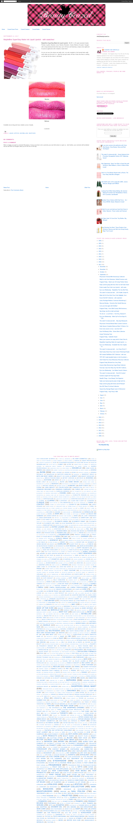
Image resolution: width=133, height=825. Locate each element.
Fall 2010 (89, 529)
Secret (43, 680)
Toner (63, 711)
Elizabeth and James (51, 523)
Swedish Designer (51, 702)
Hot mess (40, 555)
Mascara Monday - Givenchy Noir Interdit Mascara (113, 303)
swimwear (59, 814)
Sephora (71, 680)
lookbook (92, 784)
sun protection (53, 812)
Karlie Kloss (55, 576)
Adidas (76, 460)
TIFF (64, 702)
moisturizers (44, 791)
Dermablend (77, 512)
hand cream (55, 774)
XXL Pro (88, 728)
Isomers (39, 559)
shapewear (72, 805)
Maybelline (24, 133)
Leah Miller (65, 595)
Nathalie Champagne (52, 629)
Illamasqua (41, 557)
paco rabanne (48, 795)
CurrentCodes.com (42, 508)
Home (3, 29)
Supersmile (86, 700)
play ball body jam (43, 799)
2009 (100, 436)
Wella (55, 726)
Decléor (49, 512)
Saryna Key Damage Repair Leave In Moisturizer (112, 389)
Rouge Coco (66, 672)
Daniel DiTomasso (59, 510)
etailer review (59, 754)
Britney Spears (48, 485)
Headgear (64, 549)
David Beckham (72, 510)
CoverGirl (84, 504)
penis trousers (42, 797)
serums (40, 805)
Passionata (51, 647)
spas (86, 809)
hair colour (42, 770)
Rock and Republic (88, 668)
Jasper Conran (89, 561)
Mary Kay (63, 612)
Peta (53, 649)
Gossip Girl (80, 542)
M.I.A (68, 604)
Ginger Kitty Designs (46, 538)
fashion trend (65, 763)
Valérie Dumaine (71, 719)
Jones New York (89, 568)
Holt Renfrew (85, 553)
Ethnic (71, 527)
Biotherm (47, 480)
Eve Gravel (47, 529)
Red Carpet (86, 663)
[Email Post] (5, 131)
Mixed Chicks (43, 621)
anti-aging (73, 734)
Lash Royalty (59, 593)
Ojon (54, 638)
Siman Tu (68, 688)
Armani (39, 470)
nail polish (78, 791)
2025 (100, 243)
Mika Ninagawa (80, 617)
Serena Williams (42, 682)
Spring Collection (65, 694)
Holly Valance (71, 553)
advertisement (52, 734)
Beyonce (80, 478)
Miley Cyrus (46, 619)
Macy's (46, 606)
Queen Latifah (65, 659)
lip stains (82, 782)
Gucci (52, 544)
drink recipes (59, 753)
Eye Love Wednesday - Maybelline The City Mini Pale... (114, 290)
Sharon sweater (55, 684)
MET (81, 604)
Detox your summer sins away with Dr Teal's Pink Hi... (114, 339)
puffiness (52, 803)
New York (90, 630)
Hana (62, 547)
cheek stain (66, 745)
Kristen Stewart (61, 585)
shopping (43, 807)
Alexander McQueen (66, 462)
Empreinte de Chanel (61, 525)
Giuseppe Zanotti (42, 540)
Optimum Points (82, 640)
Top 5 (46, 713)
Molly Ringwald (64, 621)
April (101, 405)
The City (81, 705)
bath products (50, 736)
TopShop (54, 713)
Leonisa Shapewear (45, 597)
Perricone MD (43, 649)
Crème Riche (72, 506)
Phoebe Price (91, 649)
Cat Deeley (87, 491)
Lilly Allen (71, 597)
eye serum (41, 758)
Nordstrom (77, 634)
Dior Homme (66, 513)
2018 (100, 262)
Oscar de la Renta (75, 642)
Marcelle (55, 610)
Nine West (50, 634)
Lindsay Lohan (82, 597)
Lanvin (39, 593)
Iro (66, 557)
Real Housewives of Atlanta (56, 662)
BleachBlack (53, 481)
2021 (100, 254)
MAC (73, 604)
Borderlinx (40, 483)
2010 (100, 433)
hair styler (67, 772)
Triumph (63, 715)
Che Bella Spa (47, 496)
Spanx (38, 694)
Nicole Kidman (72, 632)
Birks (57, 480)
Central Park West (51, 493)
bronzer (48, 741)
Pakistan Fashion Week (51, 644)
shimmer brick (84, 805)
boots (81, 739)
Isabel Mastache (74, 557)
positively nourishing (89, 799)
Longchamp (41, 602)
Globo (94, 540)
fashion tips (53, 762)
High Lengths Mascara (56, 553)
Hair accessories (86, 546)
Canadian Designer (44, 489)
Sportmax (46, 694)
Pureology (80, 657)
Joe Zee (87, 566)
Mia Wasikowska (89, 615)
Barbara (76, 474)
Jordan (39, 570)
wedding (40, 820)
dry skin (83, 753)
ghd (72, 767)
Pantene (63, 646)
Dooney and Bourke (65, 515)
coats (55, 747)
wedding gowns (51, 820)
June (101, 400)
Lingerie (93, 597)
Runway (84, 672)
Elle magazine (67, 523)
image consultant (63, 778)
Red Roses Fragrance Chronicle (61, 664)
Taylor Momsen (59, 703)
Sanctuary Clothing (77, 676)
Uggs (67, 717)
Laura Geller (84, 593)
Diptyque (76, 513)
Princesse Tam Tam (49, 655)
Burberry (71, 485)
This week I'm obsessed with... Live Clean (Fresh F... (113, 349)
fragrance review (89, 765)
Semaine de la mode (56, 680)
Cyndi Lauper (55, 508)
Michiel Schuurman (67, 617)
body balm (83, 738)
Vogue (56, 724)
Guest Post (74, 544)
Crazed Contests (25, 29)
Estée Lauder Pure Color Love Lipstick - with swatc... (113, 287)
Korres (93, 583)
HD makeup (60, 546)
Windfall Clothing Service (59, 728)
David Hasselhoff (84, 510)
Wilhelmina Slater (42, 728)
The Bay (51, 705)
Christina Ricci (91, 498)
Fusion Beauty (48, 536)
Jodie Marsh (78, 566)
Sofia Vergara (50, 692)
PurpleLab (91, 657)
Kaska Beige (65, 576)
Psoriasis (57, 657)
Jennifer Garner (91, 563)
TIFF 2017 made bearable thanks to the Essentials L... (114, 357)
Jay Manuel (40, 563)
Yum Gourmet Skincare (83, 730)
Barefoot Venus (88, 474)
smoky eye (68, 808)
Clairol (41, 500)
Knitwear (85, 583)
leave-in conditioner (75, 780)
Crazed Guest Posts (13, 29)
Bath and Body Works (45, 476)
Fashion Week (62, 531)
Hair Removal (71, 546)
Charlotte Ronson (80, 495)
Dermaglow (88, 512)
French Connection (82, 534)
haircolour (90, 772)
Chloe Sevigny (86, 496)
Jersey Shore (90, 564)
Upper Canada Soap (85, 717)
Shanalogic (76, 682)
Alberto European (45, 462)
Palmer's (93, 644)
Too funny (85, 711)
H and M (90, 544)
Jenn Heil (80, 563)
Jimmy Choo (41, 566)
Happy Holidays (83, 548)
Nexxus (62, 632)
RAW (93, 659)
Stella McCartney (82, 696)
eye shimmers (56, 758)
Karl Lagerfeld (42, 576)
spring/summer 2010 (50, 810)
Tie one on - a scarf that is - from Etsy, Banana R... (113, 313)
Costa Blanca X (61, 504)
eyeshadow (59, 761)
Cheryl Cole (75, 496)
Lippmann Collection (57, 598)
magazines (53, 786)
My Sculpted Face (67, 625)
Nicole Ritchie (84, 632)
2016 (100, 417)
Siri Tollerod (90, 688)
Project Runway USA (44, 657)
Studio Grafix (71, 698)
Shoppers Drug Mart (83, 686)
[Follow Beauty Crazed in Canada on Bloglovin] (102, 107)
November (103, 269)
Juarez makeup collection (52, 570)
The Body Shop (67, 705)
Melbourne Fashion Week (74, 615)
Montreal (92, 621)
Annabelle (77, 468)
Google (71, 542)
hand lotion (72, 774)
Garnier (84, 536)
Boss (47, 483)
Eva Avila (79, 527)
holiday (77, 776)
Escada (39, 527)
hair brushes (77, 768)
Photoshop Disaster (68, 651)
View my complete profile (104, 67)
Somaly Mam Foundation (65, 692)
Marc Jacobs (42, 610)
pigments (73, 797)
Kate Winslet (48, 578)
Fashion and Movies (78, 530)
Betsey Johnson (68, 478)
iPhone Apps (89, 776)
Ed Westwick (56, 519)
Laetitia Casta (78, 591)
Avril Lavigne (57, 472)
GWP (65, 536)
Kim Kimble (72, 581)
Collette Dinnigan (79, 502)
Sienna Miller (59, 688)
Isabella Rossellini (88, 557)
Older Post (87, 187)
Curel (92, 506)
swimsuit (49, 814)
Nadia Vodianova (49, 627)
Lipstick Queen (73, 598)
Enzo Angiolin (85, 525)
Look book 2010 (53, 602)
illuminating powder (45, 778)
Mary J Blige (53, 612)
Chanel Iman (75, 493)
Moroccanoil (81, 623)
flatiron (78, 762)
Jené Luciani (55, 564)
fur (67, 767)
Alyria (69, 464)
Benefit (75, 476)
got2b (90, 767)
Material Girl (41, 613)
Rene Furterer (87, 664)
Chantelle (84, 493)
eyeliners (41, 761)
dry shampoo (72, 753)
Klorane (75, 583)
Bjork (64, 480)
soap (77, 809)
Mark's (91, 610)
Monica (85, 621)
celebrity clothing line (56, 743)
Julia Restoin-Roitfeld (87, 570)
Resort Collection (43, 666)
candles (40, 743)
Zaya (69, 732)
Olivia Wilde (50, 640)
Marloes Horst (41, 612)
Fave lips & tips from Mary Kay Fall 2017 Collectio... (113, 367)
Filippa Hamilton (91, 532)
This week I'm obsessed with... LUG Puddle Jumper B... (114, 292)
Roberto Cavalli (57, 668)
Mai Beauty (90, 606)
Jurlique (40, 574)
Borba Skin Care (88, 481)
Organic (93, 640)
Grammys (91, 542)
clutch (48, 747)
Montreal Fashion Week (47, 623)
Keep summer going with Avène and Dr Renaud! (112, 383)
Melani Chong (59, 615)
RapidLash (40, 662)
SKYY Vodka (73, 674)
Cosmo (52, 504)
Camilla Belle (89, 487)
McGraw (39, 615)
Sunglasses (54, 700)
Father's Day (62, 532)
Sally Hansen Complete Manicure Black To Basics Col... (114, 326)
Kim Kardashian (61, 581)
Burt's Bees (83, 485)
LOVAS (77, 589)
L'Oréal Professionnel (79, 587)
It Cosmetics (54, 559)
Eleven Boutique (86, 519)
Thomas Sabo (50, 709)
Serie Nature (53, 682)
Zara (63, 732)
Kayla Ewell (86, 578)
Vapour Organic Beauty (87, 719)
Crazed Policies (46, 29)
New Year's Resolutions (75, 630)
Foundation (64, 534)
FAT (65, 529)
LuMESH (41, 604)
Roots (58, 672)
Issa (45, 559)
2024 (100, 246)
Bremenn (88, 483)
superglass (40, 814)
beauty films (83, 736)
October (102, 272)
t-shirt (68, 814)
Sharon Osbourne (42, 684)
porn (78, 799)
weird (60, 820)
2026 (100, 240)
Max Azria (65, 613)
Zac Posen (55, 732)
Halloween (46, 548)
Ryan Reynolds (43, 674)
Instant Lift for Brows (55, 557)
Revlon (56, 666)
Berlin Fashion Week (52, 478)
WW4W (85, 724)
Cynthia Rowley (68, 508)
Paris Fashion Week (85, 646)
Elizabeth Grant (78, 521)
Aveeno (93, 470)
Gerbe (94, 536)
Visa (86, 722)
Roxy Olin (76, 672)
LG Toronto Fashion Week (62, 589)
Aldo (54, 462)
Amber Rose (78, 464)
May (101, 403)
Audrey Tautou (58, 470)
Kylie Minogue (75, 585)
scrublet (77, 803)
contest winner (58, 749)
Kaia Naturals (66, 574)
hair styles (79, 772)
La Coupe (93, 589)
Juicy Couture (70, 570)
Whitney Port (90, 726)
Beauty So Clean (63, 476)
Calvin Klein (63, 487)
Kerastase (84, 580)
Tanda (87, 702)
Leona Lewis (92, 595)
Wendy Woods (65, 726)
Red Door (46, 664)
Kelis (48, 579)
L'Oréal (40, 587)
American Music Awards (54, 466)
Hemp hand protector (52, 551)
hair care (89, 769)
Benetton (40, 478)
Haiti (38, 547)
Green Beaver (42, 544)
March (102, 408)
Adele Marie (68, 460)
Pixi (41, 653)
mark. (93, 786)
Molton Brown (75, 621)
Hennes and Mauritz (73, 551)
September (103, 274)
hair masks (81, 770)
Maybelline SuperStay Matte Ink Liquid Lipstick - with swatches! (29, 40)
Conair (90, 502)
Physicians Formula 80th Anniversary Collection (112, 276)
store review (65, 810)
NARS (38, 627)
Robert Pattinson (90, 666)
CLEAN (39, 487)
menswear (67, 789)
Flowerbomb (52, 534)
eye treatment (73, 758)
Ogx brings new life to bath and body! (109, 311)
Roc (67, 668)
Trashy (55, 715)
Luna (55, 604)
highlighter (62, 776)
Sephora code (88, 680)
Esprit (47, 527)
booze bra (91, 739)
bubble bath (88, 741)
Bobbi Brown (74, 482)
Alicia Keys (52, 464)
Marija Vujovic (81, 610)
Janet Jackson (58, 561)
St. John (52, 696)
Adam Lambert (57, 460)
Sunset (78, 700)
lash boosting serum (56, 780)
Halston (56, 547)
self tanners (88, 803)
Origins (43, 642)
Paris (73, 646)
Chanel (63, 493)
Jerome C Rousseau (78, 564)
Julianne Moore (54, 572)
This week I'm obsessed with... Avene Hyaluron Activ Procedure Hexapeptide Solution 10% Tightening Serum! (115, 156)
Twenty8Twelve (41, 717)
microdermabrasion (85, 789)
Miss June (69, 619)
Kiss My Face (63, 583)
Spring (53, 694)
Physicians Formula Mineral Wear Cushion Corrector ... (114, 323)
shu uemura (71, 807)
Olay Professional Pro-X (76, 638)
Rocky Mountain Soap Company (48, 670)
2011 (100, 430)
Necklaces (82, 629)
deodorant (47, 753)
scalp (68, 803)
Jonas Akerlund (60, 568)
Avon (42, 472)
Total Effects (77, 713)
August (102, 395)
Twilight (51, 717)
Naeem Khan (71, 627)
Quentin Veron (76, 659)
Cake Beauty (50, 487)
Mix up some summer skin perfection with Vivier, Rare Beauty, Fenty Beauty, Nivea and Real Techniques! (114, 147)
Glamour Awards (67, 540)
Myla (77, 625)
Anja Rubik (65, 468)
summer (40, 812)
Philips (68, 649)
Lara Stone (48, 593)
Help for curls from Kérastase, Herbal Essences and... (114, 279)
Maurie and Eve (53, 613)
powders (43, 801)
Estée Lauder (58, 527)
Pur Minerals (67, 657)
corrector (88, 749)
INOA (83, 555)
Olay (61, 638)
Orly (63, 642)
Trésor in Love (75, 715)
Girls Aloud (76, 538)
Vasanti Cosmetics (47, 721)
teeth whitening (59, 816)
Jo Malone (52, 566)
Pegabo (94, 647)
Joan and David (65, 566)
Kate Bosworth (76, 576)
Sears (82, 678)
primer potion (68, 801)
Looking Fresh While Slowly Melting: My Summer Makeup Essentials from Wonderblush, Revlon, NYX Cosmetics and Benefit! (114, 192)
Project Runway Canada (85, 655)
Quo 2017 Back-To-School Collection (109, 386)
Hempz (63, 551)
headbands (51, 776)
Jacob (88, 559)
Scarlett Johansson (60, 678)
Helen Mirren (84, 549)
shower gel (56, 807)
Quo (85, 659)
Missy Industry (91, 619)
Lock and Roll (91, 600)
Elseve (39, 525)
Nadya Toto (61, 627)
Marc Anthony (87, 608)
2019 (100, 259)
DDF (76, 508)
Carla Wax (40, 491)
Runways (93, 672)
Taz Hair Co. (83, 703)
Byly (93, 485)
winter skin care (74, 820)
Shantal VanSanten (88, 682)
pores (71, 799)
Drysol (57, 517)
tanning (39, 816)
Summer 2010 (41, 700)
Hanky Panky (71, 547)
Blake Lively (41, 481)
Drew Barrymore (45, 517)
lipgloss (52, 784)
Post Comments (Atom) (17, 190)
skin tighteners (56, 808)
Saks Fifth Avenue (42, 676)
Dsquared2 (65, 517)
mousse (63, 791)
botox (39, 741)
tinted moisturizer (77, 816)
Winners (72, 728)
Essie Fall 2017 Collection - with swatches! (111, 298)
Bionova (39, 480)
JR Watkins (67, 559)
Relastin (76, 664)
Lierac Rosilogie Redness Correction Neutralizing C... (113, 300)
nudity (51, 793)
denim (39, 753)
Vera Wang (63, 720)
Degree (58, 512)
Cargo (77, 489)
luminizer (42, 786)
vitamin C (79, 818)
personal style (55, 797)
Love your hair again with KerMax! (108, 306)
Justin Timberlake (52, 574)
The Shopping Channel (74, 707)
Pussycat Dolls (42, 659)
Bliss (62, 482)
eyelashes (88, 758)
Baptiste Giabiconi (64, 474)
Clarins (51, 500)
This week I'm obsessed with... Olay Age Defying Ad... (114, 321)
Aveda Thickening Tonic (106, 334)
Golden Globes (53, 542)
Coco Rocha (53, 502)
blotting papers (56, 737)
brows (61, 741)
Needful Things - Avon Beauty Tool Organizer (111, 378)
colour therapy (76, 747)
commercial (88, 747)
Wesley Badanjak (77, 726)
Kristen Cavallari (46, 585)
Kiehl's (49, 581)
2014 (100, 422)
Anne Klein (90, 468)
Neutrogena (54, 631)
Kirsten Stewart (50, 583)
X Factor (80, 728)
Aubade (48, 470)
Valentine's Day (56, 719)
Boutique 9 (65, 483)
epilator (48, 754)
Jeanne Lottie (62, 563)
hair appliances (62, 769)
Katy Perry (73, 578)
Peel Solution (84, 647)
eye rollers (88, 756)
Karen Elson (90, 574)
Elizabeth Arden (61, 521)
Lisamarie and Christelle (111, 49)
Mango (77, 608)
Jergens (65, 565)
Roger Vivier (84, 670)
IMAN (76, 555)
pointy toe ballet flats (58, 799)
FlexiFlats (42, 534)
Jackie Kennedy (78, 559)
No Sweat (67, 634)
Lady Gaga (66, 591)
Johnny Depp (49, 568)
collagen (64, 747)
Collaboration (65, 502)
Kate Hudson (87, 576)
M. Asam (62, 604)
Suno (71, 700)
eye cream (54, 756)
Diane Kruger (41, 513)
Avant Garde (84, 470)
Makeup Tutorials (64, 608)
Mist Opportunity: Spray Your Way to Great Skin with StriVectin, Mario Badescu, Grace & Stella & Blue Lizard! (115, 165)
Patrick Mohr (62, 647)
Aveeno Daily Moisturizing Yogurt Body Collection (113, 365)
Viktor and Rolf (69, 722)
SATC (60, 674)
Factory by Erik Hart (76, 529)
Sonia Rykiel (80, 692)
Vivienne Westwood (45, 724)
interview (90, 778)
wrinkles (40, 822)
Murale (46, 625)
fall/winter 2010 (81, 761)
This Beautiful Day (104, 444)
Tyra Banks (60, 717)
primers (79, 801)
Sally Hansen (55, 676)
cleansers (78, 745)
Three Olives (89, 709)
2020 (100, 256)
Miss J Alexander (58, 619)
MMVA (86, 604)
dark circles (88, 751)
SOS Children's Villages (86, 674)
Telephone (42, 705)
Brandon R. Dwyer (77, 483)
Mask (89, 612)
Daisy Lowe (90, 508)
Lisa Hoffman (86, 598)
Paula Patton (72, 647)
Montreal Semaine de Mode (65, 623)
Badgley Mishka (84, 472)
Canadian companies (63, 489)
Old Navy (91, 638)
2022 (100, 251)
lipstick (78, 784)
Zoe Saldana (78, 732)
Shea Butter (76, 684)
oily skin (67, 793)
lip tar (92, 782)
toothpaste (51, 818)
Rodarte (65, 670)
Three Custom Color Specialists (69, 709)
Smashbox (71, 690)
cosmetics (40, 751)
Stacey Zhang (61, 696)
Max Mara (75, 613)
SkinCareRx (40, 690)
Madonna (67, 606)
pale (58, 795)
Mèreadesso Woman (88, 625)
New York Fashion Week (46, 632)
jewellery (41, 780)
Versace (74, 720)
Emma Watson (48, 525)
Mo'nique (53, 621)
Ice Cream (91, 555)
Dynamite (74, 517)
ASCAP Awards (46, 460)
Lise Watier (49, 600)
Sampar (66, 676)
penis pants (90, 795)
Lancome (89, 591)
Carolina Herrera (63, 491)
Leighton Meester (78, 595)
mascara (48, 789)
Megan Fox (48, 615)
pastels (82, 795)
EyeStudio (58, 529)
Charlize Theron (64, 495)
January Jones (70, 561)
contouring (74, 749)
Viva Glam (93, 722)
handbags (40, 776)
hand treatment (87, 774)
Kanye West (78, 574)
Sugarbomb (90, 698)
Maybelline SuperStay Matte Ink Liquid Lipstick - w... (113, 342)
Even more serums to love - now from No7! (111, 329)
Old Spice (40, 640)
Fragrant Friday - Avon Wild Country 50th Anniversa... (114, 308)
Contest (41, 504)
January (102, 413)
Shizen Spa (65, 686)
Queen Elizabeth (54, 659)
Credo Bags (49, 506)
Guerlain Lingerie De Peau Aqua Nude (109, 375)
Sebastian (92, 678)
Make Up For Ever (45, 608)
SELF (65, 674)
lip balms (41, 782)
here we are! (100, 97)
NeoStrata (41, 631)
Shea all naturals (88, 684)
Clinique (40, 502)
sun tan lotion (71, 812)
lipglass (40, 784)
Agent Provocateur (89, 460)
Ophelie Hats (70, 640)
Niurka (60, 634)
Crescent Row (60, 506)
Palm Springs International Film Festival (74, 644)
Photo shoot (43, 651)
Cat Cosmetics (76, 491)
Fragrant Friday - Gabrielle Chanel (108, 336)
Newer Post (7, 187)
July (101, 398)
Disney (83, 513)
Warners (48, 726)
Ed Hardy (46, 519)
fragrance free (74, 765)
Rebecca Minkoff (73, 662)
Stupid (81, 698)
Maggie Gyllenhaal (79, 606)
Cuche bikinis (82, 506)
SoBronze (84, 690)
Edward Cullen (67, 519)
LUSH (84, 589)
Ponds (68, 653)
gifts (80, 767)
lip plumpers (56, 782)
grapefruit (41, 768)
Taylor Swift (72, 703)
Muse (57, 625)
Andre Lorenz (82, 466)
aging (63, 734)
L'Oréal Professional (57, 587)
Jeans (71, 563)
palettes (67, 795)
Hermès (42, 553)
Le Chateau (54, 595)
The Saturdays (54, 707)
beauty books (68, 736)
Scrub (73, 678)
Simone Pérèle (78, 688)
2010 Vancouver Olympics (46, 458)
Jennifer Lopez (43, 564)
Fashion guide (49, 532)
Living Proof (80, 600)
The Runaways (41, 707)
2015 (100, 420)
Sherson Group (42, 686)
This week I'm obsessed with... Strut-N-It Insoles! (112, 373)
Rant (91, 661)
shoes (94, 805)
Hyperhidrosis (67, 555)
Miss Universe (79, 619)
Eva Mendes (87, 527)
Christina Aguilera (78, 498)
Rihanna (68, 666)
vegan (71, 818)
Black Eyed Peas (89, 480)
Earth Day (85, 517)
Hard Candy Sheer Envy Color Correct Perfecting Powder (114, 352)
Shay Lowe (66, 684)
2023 (100, 248)
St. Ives (44, 696)
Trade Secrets (43, 715)
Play (48, 653)
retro (62, 803)
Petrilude (60, 649)
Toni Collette (74, 711)
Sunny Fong (64, 700)
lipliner (67, 784)
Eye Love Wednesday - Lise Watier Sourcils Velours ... (114, 370)
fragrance (55, 765)
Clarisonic (63, 500)
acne (88, 732)
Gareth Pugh (75, 536)
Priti (59, 655)
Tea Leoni (93, 703)
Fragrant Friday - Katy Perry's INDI (109, 391)
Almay (60, 464)
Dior (57, 514)
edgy (41, 754)
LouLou (63, 602)
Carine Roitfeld (89, 489)
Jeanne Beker (51, 563)
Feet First (73, 532)
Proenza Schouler (69, 655)
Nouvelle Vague (52, 636)
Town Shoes (89, 713)
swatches (32, 133)
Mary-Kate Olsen (79, 612)
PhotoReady (55, 651)
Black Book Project (74, 480)
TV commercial (75, 702)
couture (50, 751)
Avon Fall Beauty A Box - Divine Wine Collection (112, 331)
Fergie (81, 532)
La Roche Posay (53, 591)
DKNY (82, 508)
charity (53, 745)
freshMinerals (44, 767)
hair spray (55, 772)
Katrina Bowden (61, 578)
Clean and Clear (77, 500)
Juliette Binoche (67, 572)
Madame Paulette (55, 606)
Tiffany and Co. (42, 711)
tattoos (48, 816)
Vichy (83, 721)
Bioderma (89, 478)
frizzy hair (57, 767)
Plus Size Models (57, 653)
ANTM (92, 458)
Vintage (79, 722)
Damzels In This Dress (44, 510)
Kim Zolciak (82, 581)
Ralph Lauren (80, 661)
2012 (100, 428)
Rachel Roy (67, 661)
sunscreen (86, 812)
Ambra (86, 464)
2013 (100, 425)
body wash (69, 739)
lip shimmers (70, 782)
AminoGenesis (70, 466)
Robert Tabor (43, 668)
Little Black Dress (66, 600)
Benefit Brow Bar (87, 476)
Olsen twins (60, 640)
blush (70, 738)
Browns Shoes (61, 485)
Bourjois (55, 483)
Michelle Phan (54, 617)
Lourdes (93, 602)
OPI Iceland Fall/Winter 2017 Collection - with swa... (113, 354)
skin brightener (86, 807)
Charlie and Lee (51, 495)
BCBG (74, 472)
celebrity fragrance (76, 743)
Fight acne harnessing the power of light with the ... (113, 381)
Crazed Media (36, 29)
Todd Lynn (55, 711)
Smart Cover (60, 690)
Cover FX (72, 504)
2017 (100, 264)
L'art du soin (47, 589)
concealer (42, 749)
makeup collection (72, 786)
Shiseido (54, 686)
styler (75, 810)
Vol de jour (66, 724)
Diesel (50, 513)
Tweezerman (88, 715)
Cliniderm (90, 500)
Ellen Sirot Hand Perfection (85, 523)
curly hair (76, 751)
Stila (46, 698)
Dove (76, 515)
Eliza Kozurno (47, 521)
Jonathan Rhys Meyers (75, 568)
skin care (41, 809)
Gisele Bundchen (88, 538)
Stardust (71, 696)
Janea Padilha (48, 561)
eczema (93, 753)
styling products (86, 810)
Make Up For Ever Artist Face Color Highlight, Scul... (113, 295)
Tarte (48, 704)
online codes (79, 793)
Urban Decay (41, 719)
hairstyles (41, 774)
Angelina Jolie (55, 468)
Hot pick (50, 555)
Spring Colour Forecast (83, 694)
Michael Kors (42, 617)
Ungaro (74, 717)
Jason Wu (80, 561)
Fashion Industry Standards (45, 530)
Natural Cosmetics (67, 629)
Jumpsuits (91, 572)
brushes (73, 741)
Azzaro (67, 472)
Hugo (58, 555)
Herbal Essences (89, 551)
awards (86, 734)
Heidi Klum (73, 549)
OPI (69, 636)
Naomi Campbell (83, 627)
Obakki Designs (82, 636)
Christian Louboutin (62, 498)
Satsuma (47, 678)
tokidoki (91, 816)
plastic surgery (87, 797)
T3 (60, 702)
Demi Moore (66, 512)
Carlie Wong (50, 491)
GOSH (57, 536)
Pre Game (85, 653)
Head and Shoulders (50, 549)
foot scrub (41, 765)
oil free (58, 793)
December (103, 266)
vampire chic (62, 818)
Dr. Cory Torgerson (88, 515)
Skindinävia (50, 690)
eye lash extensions (72, 756)
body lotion (53, 739)
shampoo (60, 805)
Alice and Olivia (82, 462)
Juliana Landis (41, 572)
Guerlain (62, 544)
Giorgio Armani (62, 538)
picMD (65, 797)
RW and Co (41, 661)
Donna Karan (51, 515)
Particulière (41, 647)
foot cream (88, 763)
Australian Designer (71, 470)
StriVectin (58, 698)
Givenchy (54, 540)
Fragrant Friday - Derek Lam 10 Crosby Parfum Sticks (114, 282)
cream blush (62, 751)
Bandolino (50, 474)
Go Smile (42, 542)
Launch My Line (72, 593)
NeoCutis (91, 629)
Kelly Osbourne (59, 579)
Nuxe (62, 636)
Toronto (64, 713)
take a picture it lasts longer (83, 814)
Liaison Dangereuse (59, 597)
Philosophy (78, 649)
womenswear (89, 820)
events (71, 755)
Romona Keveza (48, 672)
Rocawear (76, 668)
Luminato (48, 604)
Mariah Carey (69, 610)
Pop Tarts (75, 653)
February (102, 411)
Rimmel (77, 666)
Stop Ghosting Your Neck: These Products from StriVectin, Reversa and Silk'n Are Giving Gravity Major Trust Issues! (114, 229)
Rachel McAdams (54, 661)
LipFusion (43, 598)
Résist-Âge (53, 674)
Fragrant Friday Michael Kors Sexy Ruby (110, 362)
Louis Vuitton (73, 602)
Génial (83, 544)
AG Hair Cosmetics (80, 458)
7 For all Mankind (64, 458)
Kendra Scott (72, 579)
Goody (62, 542)
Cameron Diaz (77, 487)
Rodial (73, 670)
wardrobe (90, 818)
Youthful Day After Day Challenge (58, 730)
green (50, 769)
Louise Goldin (84, 602)
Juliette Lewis (80, 572)
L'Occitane (87, 585)
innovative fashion (78, 778)
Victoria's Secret (52, 722)
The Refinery (90, 705)
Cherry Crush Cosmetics (61, 496)
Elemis (76, 519)
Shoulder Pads (47, 688)
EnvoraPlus (74, 525)
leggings (91, 780)
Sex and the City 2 (65, 682)
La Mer (41, 591)
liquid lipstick (14, 133)
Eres (92, 525)
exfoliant (84, 755)
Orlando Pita (54, 642)
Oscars (88, 642)
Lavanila (46, 595)
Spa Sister (90, 692)
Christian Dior (48, 498)
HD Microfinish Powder (45, 546)
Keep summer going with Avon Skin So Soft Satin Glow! (114, 284)
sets (50, 805)
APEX (38, 460)
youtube (50, 822)
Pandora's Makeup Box (48, 646)
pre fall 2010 (56, 801)
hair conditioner (60, 770)
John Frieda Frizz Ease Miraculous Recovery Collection (114, 359)
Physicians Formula (87, 651)
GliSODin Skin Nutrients (82, 540)
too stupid (40, 818)
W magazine (76, 724)
